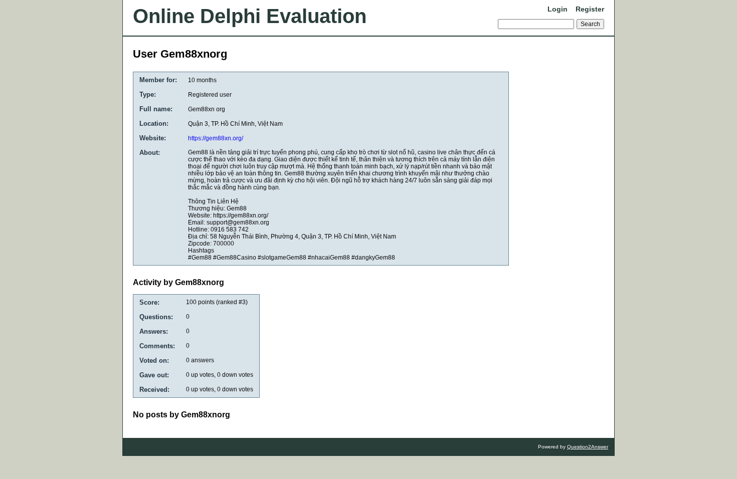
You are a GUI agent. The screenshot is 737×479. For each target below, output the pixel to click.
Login (557, 9)
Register (590, 9)
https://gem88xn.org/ (215, 138)
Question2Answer (587, 446)
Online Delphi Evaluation (249, 16)
